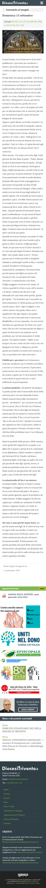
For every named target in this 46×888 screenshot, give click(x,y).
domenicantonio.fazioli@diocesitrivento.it (20, 842)
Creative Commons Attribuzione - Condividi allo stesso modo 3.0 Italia (23, 882)
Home (6, 789)
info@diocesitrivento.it (18, 779)
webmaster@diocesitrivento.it (30, 852)
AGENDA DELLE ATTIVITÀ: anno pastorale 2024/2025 (23, 595)
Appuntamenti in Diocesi (14, 815)
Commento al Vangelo (13, 810)
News (6, 802)
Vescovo (7, 794)
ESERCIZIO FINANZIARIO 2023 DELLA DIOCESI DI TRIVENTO (21, 728)
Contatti (7, 823)
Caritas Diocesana (11, 819)
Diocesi (7, 798)
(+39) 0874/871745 (14, 783)
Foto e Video (9, 806)
